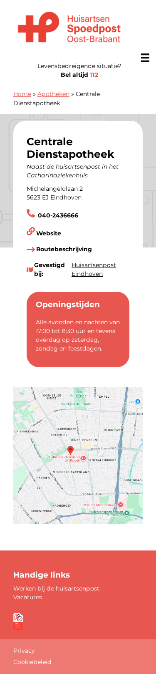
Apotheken (53, 94)
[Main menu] (145, 57)
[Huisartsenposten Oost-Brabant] (69, 29)
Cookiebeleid (32, 662)
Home (22, 94)
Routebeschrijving (64, 249)
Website (48, 233)
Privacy (24, 650)
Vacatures (27, 597)
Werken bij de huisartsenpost (56, 588)
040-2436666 (57, 215)
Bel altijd (79, 74)
